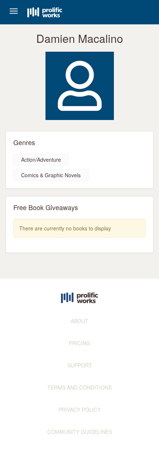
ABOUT (79, 321)
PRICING (79, 343)
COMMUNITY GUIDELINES (79, 431)
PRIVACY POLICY (79, 409)
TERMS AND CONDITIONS (79, 387)
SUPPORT (79, 365)
